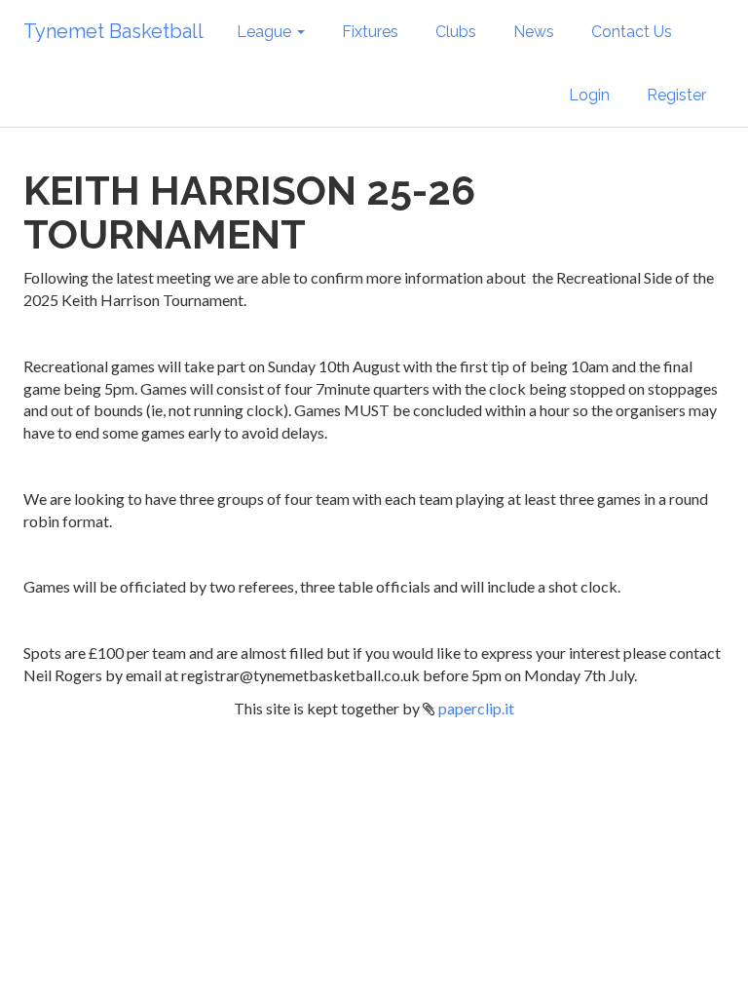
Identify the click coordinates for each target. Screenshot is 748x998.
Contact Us (631, 31)
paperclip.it (476, 708)
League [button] (266, 31)
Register (676, 95)
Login (589, 95)
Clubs (455, 31)
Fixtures (370, 31)
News (533, 31)
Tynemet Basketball (113, 31)
